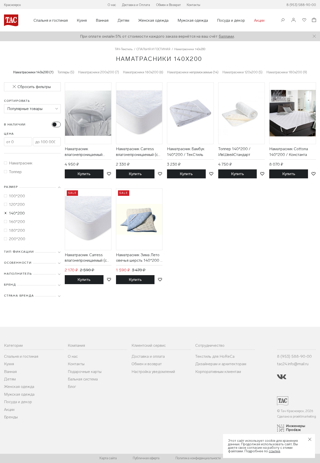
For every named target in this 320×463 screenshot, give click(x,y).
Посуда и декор (231, 20)
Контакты (193, 5)
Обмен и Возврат (168, 5)
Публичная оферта (146, 458)
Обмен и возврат (147, 363)
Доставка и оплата (148, 356)
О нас (112, 5)
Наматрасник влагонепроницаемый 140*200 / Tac (83, 151)
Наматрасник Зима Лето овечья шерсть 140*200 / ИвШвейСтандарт (139, 257)
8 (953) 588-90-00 (301, 5)
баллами (226, 36)
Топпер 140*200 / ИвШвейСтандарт (234, 151)
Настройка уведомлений (153, 371)
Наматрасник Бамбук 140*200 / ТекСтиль (185, 151)
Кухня (82, 20)
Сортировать (17, 100)
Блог (72, 386)
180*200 (17, 230)
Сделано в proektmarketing (296, 416)
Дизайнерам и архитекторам (220, 363)
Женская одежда (153, 20)
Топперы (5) (66, 72)
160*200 (17, 221)
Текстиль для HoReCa (214, 356)
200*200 (17, 238)
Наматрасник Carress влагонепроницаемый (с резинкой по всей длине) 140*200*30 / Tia (138, 151)
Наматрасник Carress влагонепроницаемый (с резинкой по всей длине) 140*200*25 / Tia (87, 257)
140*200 (17, 213)
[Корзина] (313, 20)
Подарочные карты (85, 371)
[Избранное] (303, 20)
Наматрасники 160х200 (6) (143, 72)
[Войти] (293, 20)
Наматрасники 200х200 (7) (98, 72)
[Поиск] (283, 20)
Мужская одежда (193, 20)
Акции (259, 20)
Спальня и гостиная (51, 20)
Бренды (11, 417)
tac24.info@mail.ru (292, 363)
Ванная (102, 20)
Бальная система (83, 379)
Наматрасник (20, 163)
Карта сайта (108, 458)
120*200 (17, 204)
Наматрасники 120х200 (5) (242, 72)
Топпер (15, 171)
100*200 (17, 196)
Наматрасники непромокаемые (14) (192, 72)
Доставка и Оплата (136, 5)
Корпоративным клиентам (218, 371)
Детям (123, 20)
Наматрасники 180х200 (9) (286, 72)
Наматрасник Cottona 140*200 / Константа (288, 151)
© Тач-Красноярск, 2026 (295, 411)
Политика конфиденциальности (198, 458)
